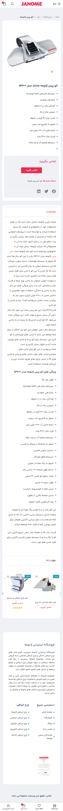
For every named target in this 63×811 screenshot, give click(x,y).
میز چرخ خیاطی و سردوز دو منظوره (17, 599)
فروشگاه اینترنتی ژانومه (39, 645)
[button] (54, 191)
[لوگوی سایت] (31, 4)
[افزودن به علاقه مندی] (36, 576)
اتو (38, 17)
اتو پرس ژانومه (26, 17)
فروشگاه (47, 17)
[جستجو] (12, 4)
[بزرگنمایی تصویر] (51, 71)
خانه (57, 17)
